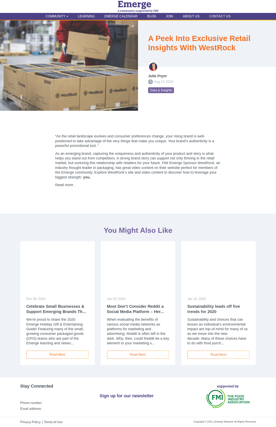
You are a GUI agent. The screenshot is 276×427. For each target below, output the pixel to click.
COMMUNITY (55, 16)
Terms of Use (53, 422)
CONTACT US (220, 16)
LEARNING (86, 16)
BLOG (151, 16)
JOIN (169, 16)
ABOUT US (191, 16)
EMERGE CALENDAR (121, 16)
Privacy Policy (30, 422)
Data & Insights (161, 90)
